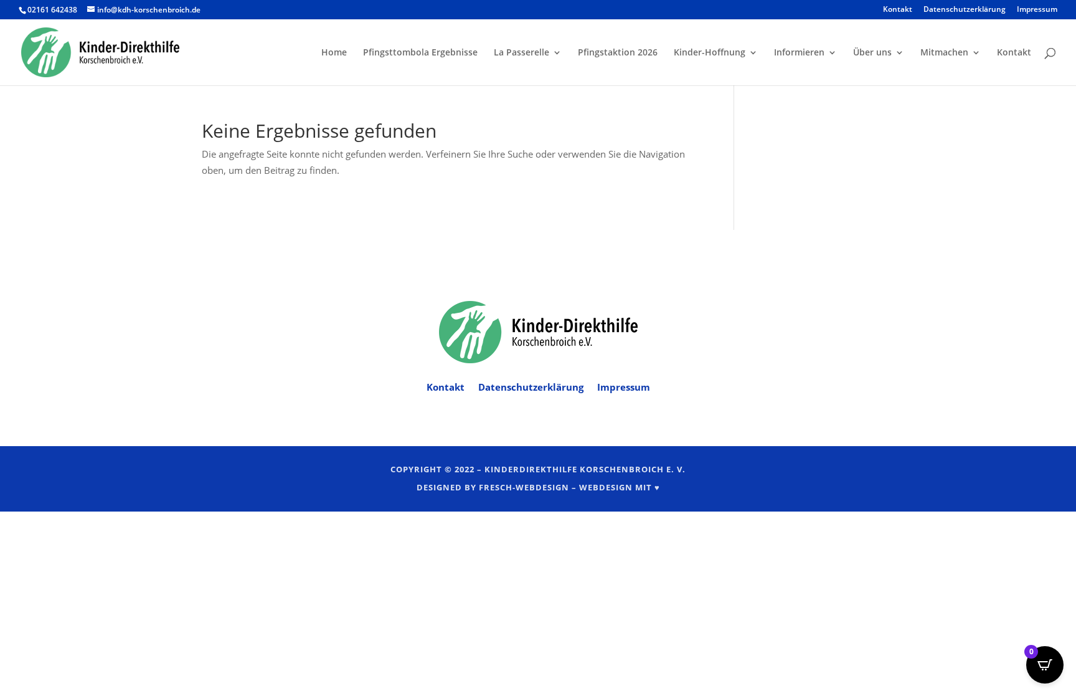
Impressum (1037, 10)
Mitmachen (944, 53)
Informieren (799, 53)
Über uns (872, 53)
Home (334, 53)
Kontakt (897, 10)
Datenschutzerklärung (964, 10)
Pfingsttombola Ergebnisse (420, 53)
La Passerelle (521, 53)
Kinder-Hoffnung (709, 53)
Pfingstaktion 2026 (618, 53)
